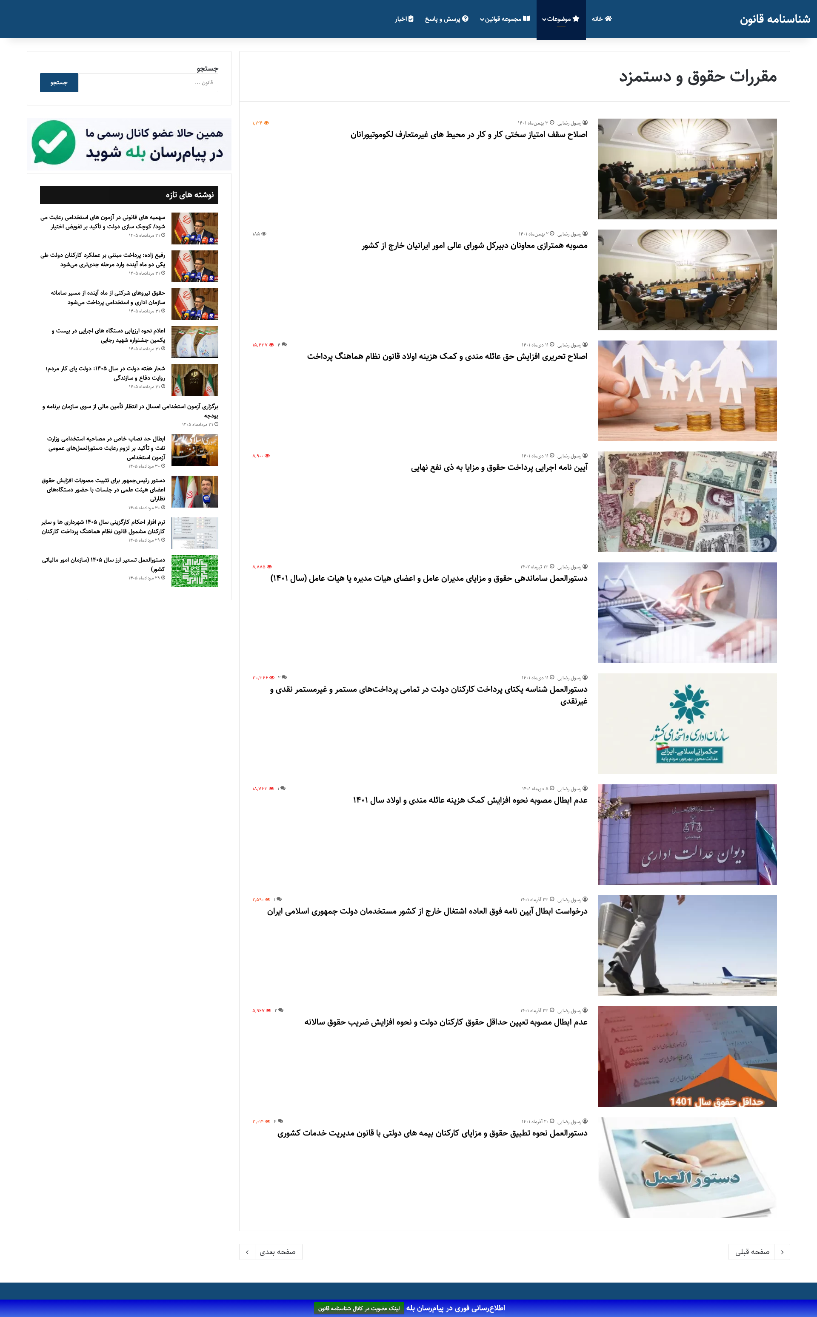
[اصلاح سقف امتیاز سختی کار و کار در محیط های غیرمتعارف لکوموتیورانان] (687, 169)
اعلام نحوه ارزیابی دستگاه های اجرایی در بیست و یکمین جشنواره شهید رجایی (108, 335)
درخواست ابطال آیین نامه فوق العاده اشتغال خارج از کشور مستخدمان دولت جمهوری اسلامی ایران (427, 911)
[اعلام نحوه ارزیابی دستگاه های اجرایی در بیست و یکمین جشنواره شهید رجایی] (194, 342)
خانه (598, 19)
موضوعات (559, 19)
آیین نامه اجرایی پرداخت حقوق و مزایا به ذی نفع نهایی (499, 467)
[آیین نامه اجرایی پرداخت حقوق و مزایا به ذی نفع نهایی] (687, 501)
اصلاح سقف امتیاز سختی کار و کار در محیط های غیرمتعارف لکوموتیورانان (469, 134)
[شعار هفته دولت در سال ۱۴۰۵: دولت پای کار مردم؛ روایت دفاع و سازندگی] (194, 380)
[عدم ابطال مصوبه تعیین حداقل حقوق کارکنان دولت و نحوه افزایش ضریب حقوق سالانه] (687, 1056)
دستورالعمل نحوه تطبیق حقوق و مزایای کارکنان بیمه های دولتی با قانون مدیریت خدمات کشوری (432, 1133)
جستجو (207, 68)
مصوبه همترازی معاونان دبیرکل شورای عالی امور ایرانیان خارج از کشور (475, 245)
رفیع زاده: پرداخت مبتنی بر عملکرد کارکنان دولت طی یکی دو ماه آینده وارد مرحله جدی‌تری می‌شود (102, 259)
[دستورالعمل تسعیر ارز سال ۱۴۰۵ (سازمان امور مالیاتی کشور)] (194, 571)
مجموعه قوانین (504, 19)
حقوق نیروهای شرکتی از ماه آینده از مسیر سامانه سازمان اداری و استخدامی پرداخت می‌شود (108, 297)
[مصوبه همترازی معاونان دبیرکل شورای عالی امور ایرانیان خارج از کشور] (687, 280)
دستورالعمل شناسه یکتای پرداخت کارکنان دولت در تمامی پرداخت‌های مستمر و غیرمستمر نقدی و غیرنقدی (429, 695)
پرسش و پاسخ (443, 19)
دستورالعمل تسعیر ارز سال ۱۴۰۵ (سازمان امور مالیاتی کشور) (103, 564)
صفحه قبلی (752, 1252)
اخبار (401, 19)
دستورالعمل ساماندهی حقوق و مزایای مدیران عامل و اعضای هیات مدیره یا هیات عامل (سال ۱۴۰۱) (429, 578)
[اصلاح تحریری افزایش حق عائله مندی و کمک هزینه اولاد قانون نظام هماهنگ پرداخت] (687, 391)
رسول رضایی (569, 123)
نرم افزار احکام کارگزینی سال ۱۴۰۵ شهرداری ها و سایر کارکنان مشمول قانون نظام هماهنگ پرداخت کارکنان (103, 526)
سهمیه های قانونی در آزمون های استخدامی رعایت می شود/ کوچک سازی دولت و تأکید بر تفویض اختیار (102, 222)
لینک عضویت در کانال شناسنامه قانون (359, 1308)
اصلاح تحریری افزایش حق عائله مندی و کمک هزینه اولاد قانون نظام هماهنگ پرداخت (447, 356)
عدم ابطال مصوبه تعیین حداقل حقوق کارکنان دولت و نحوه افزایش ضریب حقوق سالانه (446, 1022)
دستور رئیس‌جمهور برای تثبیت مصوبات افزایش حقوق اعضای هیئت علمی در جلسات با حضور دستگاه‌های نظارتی (103, 489)
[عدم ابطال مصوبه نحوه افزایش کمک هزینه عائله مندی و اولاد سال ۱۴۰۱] (687, 834)
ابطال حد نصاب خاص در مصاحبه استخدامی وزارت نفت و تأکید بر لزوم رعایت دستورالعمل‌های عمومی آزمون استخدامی (106, 448)
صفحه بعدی (278, 1252)
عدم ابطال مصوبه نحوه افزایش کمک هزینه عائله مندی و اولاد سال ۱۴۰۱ (470, 800)
